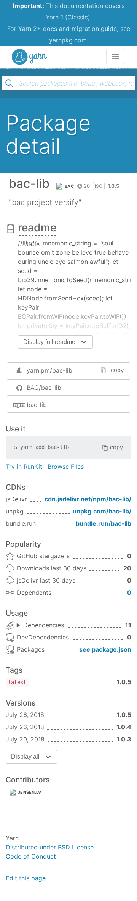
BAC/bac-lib (44, 387)
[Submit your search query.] (9, 83)
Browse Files (66, 466)
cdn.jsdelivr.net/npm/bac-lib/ (88, 499)
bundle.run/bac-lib (103, 523)
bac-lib (37, 405)
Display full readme (49, 342)
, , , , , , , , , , (40, 625)
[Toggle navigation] (115, 56)
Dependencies (43, 625)
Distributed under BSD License (50, 847)
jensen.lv (29, 792)
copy (117, 370)
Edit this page (26, 878)
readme (37, 227)
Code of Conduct (31, 856)
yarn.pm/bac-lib (49, 370)
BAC (69, 186)
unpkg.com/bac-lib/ (102, 511)
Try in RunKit (24, 466)
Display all (25, 756)
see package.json (105, 649)
